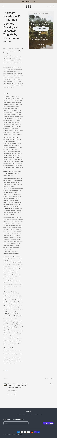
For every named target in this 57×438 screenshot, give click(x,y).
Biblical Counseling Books (12, 434)
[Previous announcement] (2, 1)
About (30, 415)
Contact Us (35, 415)
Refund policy (20, 434)
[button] (2, 5)
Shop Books (18, 415)
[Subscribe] (26, 423)
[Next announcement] (54, 1)
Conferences (25, 415)
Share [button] (6, 370)
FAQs (40, 415)
